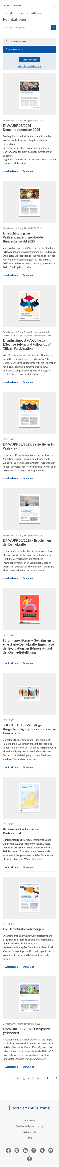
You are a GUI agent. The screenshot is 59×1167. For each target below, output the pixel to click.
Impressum (29, 1120)
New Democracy (23, 13)
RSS (29, 1138)
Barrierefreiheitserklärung (29, 1126)
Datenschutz (29, 1132)
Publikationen (36, 13)
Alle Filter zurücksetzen (29, 66)
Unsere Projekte (9, 13)
